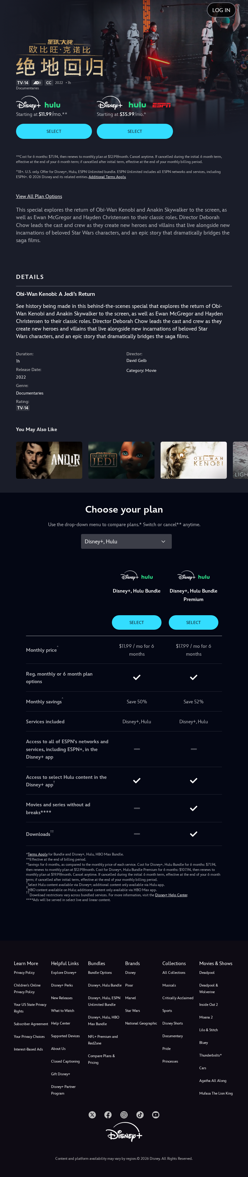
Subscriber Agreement (31, 1024)
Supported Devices (65, 1036)
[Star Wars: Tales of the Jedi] (121, 460)
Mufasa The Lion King (216, 1093)
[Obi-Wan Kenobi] (194, 460)
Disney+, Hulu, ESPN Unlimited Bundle (104, 1001)
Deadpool (207, 973)
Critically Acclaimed (178, 998)
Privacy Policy (24, 973)
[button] (68, 963)
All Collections (173, 973)
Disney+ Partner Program (63, 1090)
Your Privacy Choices (29, 1037)
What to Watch (62, 1011)
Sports (167, 1011)
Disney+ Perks (62, 985)
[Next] (237, 459)
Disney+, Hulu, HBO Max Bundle (103, 1020)
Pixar (129, 985)
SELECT (54, 131)
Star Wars (132, 1011)
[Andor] (49, 460)
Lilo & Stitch (208, 1030)
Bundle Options (100, 973)
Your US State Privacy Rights (30, 1008)
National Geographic (141, 1023)
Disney (130, 973)
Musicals (169, 985)
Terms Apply (37, 854)
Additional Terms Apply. (107, 177)
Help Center (60, 1023)
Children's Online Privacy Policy (27, 988)
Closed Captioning (65, 1061)
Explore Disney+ (64, 973)
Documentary (172, 1036)
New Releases (62, 998)
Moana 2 (206, 1017)
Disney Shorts (172, 1023)
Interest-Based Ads (28, 1049)
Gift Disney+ (60, 1074)
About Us (58, 1049)
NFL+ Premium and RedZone (103, 1040)
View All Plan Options (39, 196)
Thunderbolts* (210, 1055)
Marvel (130, 998)
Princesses (170, 1061)
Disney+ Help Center (171, 895)
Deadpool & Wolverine (208, 988)
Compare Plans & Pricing (101, 1059)
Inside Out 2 (208, 1005)
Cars (202, 1068)
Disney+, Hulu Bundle (105, 985)
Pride (166, 1049)
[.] (92, 1114)
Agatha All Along (213, 1081)
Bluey (203, 1043)
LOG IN (221, 10)
